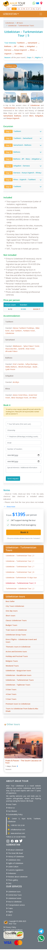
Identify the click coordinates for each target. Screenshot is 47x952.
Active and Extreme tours (16, 651)
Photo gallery (13, 880)
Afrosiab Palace (11, 351)
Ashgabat (31, 46)
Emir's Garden (18, 364)
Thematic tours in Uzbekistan (18, 646)
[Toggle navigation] (41, 14)
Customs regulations (15, 870)
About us (11, 808)
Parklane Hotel (29, 330)
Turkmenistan (9, 108)
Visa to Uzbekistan (15, 902)
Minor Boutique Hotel (20, 397)
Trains (10, 908)
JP (39, 9)
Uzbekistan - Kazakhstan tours (18, 675)
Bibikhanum (17, 346)
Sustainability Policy (15, 814)
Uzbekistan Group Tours (16, 634)
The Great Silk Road (15, 853)
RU (34, 9)
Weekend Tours (12, 666)
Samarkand (32, 43)
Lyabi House (10, 369)
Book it (36, 309)
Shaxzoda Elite (11, 348)
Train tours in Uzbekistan (16, 630)
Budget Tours (11, 625)
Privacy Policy (10, 927)
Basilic (35, 367)
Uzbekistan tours (14, 891)
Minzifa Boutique (25, 367)
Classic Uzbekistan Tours (16, 620)
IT (29, 9)
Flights (10, 912)
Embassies (12, 873)
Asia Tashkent (16, 330)
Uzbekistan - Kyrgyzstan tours (18, 670)
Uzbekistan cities (14, 860)
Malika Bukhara (11, 367)
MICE (10, 915)
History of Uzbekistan (16, 856)
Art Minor (33, 397)
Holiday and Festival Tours (17, 656)
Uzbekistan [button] (10, 14)
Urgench (7, 53)
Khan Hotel (30, 348)
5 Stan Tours (11, 699)
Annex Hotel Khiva (20, 395)
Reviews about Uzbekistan (17, 877)
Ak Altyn (16, 382)
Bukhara (7, 46)
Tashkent (21, 43)
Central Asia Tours (15, 895)
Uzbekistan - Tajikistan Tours (18, 685)
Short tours (10, 615)
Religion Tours (12, 661)
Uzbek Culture (13, 866)
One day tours (12, 611)
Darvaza (7, 50)
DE (9, 9)
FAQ (9, 883)
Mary (22, 46)
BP (15, 46)
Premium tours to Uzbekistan (18, 704)
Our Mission (12, 811)
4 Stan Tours (11, 694)
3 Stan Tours (11, 689)
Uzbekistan (9, 23)
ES (19, 9)
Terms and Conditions (14, 930)
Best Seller (10, 601)
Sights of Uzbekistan (15, 863)
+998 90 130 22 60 (17, 825)
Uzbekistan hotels (14, 898)
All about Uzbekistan (15, 850)
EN (14, 9)
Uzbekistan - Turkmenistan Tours (21, 25)
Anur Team (12, 804)
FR (24, 9)
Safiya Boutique (31, 364)
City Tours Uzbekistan (15, 606)
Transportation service (16, 905)
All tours (20, 23)
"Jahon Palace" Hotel (31, 346)
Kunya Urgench (20, 50)
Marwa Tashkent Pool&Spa (24, 328)
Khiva (32, 50)
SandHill (21, 348)
